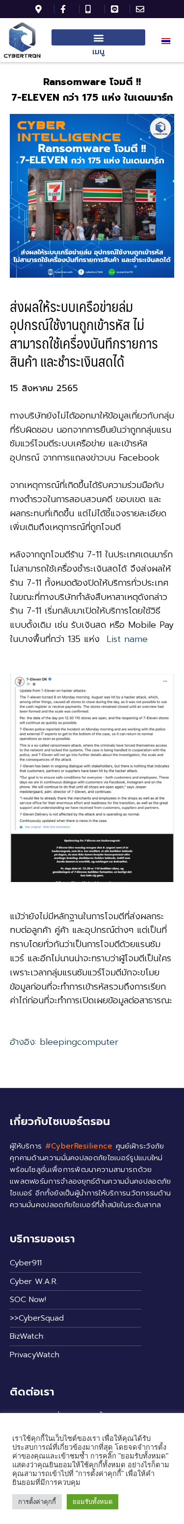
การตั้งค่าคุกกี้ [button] (37, 1501)
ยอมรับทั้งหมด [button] (92, 1501)
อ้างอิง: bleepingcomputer (64, 1042)
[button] (98, 37)
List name (127, 639)
